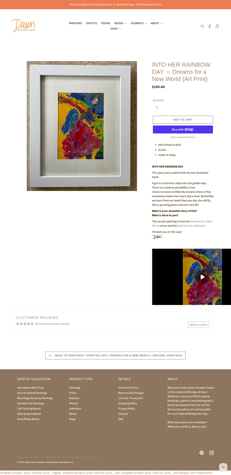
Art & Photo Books (28, 419)
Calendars (75, 408)
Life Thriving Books (29, 408)
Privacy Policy (126, 408)
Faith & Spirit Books (29, 414)
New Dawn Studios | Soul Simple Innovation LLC (49, 462)
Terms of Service (128, 388)
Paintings (74, 388)
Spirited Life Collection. (192, 226)
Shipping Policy (127, 403)
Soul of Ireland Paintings (32, 393)
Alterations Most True (30, 388)
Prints (73, 393)
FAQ (120, 419)
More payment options (183, 137)
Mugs (72, 419)
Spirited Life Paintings (30, 403)
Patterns (74, 398)
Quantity (158, 100)
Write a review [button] (198, 325)
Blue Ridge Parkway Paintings (35, 398)
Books (73, 414)
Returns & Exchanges (131, 393)
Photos (73, 403)
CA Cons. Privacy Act (130, 398)
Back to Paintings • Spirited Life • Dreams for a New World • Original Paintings (118, 355)
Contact (123, 414)
